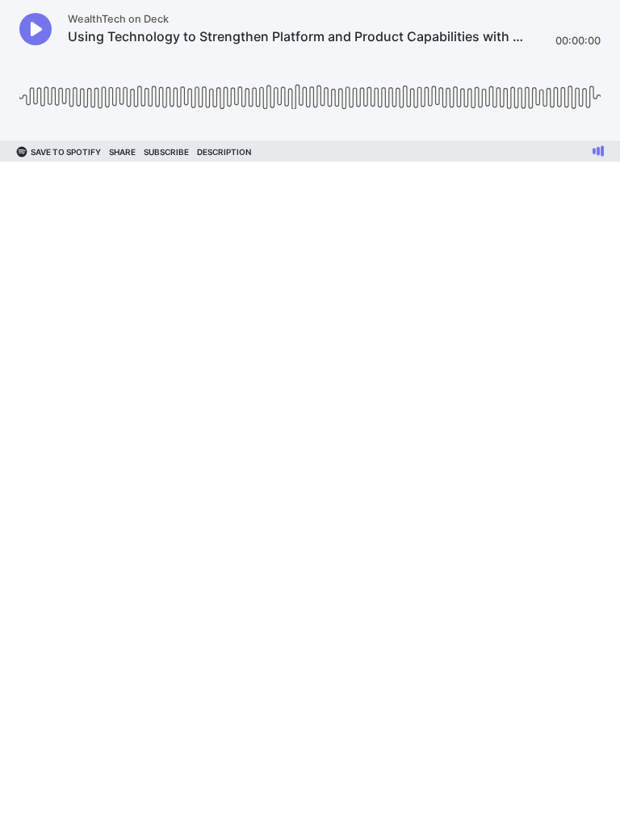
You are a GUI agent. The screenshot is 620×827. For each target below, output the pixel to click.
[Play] (35, 29)
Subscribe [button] (166, 152)
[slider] (310, 91)
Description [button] (224, 152)
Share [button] (122, 152)
